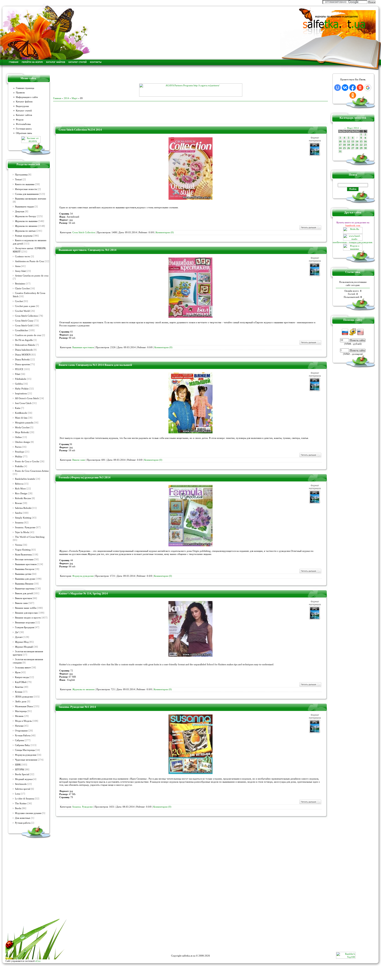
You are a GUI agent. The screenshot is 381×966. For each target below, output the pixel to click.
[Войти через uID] (337, 87)
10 (340, 141)
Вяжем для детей (24, 593)
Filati (17, 374)
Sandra (18, 513)
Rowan (18, 503)
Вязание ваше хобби (25, 608)
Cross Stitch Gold (24, 325)
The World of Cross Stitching (30, 537)
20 (352, 145)
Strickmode (21, 784)
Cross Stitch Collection (26, 316)
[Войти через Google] (367, 87)
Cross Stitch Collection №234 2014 (80, 129)
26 (348, 148)
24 (340, 148)
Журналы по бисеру (25, 216)
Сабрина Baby (22, 745)
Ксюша (18, 692)
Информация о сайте (27, 97)
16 (365, 141)
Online (18, 437)
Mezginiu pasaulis (24, 422)
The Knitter (21, 803)
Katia (17, 408)
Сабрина (19, 740)
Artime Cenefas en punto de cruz (32, 275)
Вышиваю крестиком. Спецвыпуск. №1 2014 (87, 250)
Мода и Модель (23, 721)
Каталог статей (24, 110)
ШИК (18, 764)
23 (365, 145)
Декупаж (19, 211)
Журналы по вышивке (26, 221)
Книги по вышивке (25, 184)
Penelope (19, 452)
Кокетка (19, 687)
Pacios (18, 447)
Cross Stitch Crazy (24, 320)
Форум (19, 119)
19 (348, 145)
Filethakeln (20, 379)
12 (348, 141)
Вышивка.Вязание (24, 584)
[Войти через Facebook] (352, 87)
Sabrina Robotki (23, 508)
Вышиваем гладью (24, 206)
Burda (18, 808)
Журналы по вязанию (26, 226)
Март (74, 98)
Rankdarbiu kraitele (25, 479)
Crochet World (22, 311)
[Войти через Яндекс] (360, 87)
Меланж (19, 716)
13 (352, 141)
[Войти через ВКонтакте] (345, 87)
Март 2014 (353, 128)
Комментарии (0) (165, 232)
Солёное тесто (22, 256)
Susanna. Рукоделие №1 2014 (77, 707)
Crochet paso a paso (25, 306)
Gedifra (19, 384)
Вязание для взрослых (26, 613)
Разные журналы (23, 236)
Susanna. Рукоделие (25, 527)
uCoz (38, 961)
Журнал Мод (22, 642)
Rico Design (21, 493)
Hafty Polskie (22, 388)
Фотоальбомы (23, 124)
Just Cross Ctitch (23, 403)
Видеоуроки (22, 106)
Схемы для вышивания (27, 194)
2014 (66, 98)
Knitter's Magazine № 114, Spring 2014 (83, 593)
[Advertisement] (190, 76)
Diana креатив (22, 364)
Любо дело (20, 701)
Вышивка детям (23, 574)
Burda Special (22, 774)
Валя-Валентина (23, 554)
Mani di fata (21, 418)
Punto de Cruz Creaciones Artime (32, 471)
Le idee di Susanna (24, 798)
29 (361, 148)
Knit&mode (21, 413)
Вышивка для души (25, 579)
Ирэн (18, 672)
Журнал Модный (24, 647)
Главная (57, 98)
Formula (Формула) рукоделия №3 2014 (84, 477)
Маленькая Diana (24, 706)
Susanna (19, 522)
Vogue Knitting (23, 550)
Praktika (19, 466)
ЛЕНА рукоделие (24, 696)
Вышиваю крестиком (26, 564)
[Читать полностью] (310, 229)
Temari (18, 179)
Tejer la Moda (22, 532)
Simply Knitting (23, 518)
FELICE (19, 369)
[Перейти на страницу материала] (190, 198)
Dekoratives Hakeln (25, 345)
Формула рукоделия (25, 755)
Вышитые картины (24, 588)
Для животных (22, 818)
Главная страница (25, 88)
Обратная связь (24, 133)
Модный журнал (24, 779)
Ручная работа (22, 823)
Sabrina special (22, 789)
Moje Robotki (22, 432)
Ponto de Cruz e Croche (27, 461)
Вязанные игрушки (25, 622)
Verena (18, 545)
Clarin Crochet (22, 288)
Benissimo (20, 283)
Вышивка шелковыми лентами (30, 198)
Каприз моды (22, 677)
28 (357, 148)
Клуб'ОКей (20, 682)
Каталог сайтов (24, 115)
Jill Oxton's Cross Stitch (27, 398)
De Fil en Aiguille (24, 340)
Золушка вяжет (23, 667)
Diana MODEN (23, 354)
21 (357, 145)
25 (344, 148)
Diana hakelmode (24, 350)
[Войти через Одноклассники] (352, 95)
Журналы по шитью (25, 231)
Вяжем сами (21, 603)
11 (344, 141)
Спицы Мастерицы (25, 750)
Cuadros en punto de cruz (28, 335)
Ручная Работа (22, 735)
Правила (20, 92)
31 (340, 151)
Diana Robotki (22, 359)
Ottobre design (22, 442)
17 (340, 145)
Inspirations (21, 393)
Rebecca (19, 484)
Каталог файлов (24, 101)
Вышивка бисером (24, 569)
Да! (17, 632)
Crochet (19, 301)
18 (344, 145)
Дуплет (19, 637)
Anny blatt (20, 271)
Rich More (20, 488)
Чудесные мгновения (26, 760)
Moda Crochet (22, 427)
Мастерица (21, 711)
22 (361, 145)
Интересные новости (26, 189)
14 (357, 141)
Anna (18, 266)
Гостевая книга (24, 129)
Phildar (18, 456)
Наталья (19, 726)
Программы (21, 174)
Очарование (21, 730)
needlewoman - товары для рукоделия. (353, 242)
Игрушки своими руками (28, 813)
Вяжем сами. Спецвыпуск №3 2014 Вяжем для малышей (95, 364)
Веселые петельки (24, 559)
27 (352, 148)
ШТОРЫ (19, 769)
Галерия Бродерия (24, 627)
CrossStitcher (21, 330)
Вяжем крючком (23, 598)
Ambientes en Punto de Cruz (29, 261)
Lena (17, 794)
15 (361, 141)
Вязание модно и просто (28, 617)
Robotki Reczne (23, 498)
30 (365, 148)
